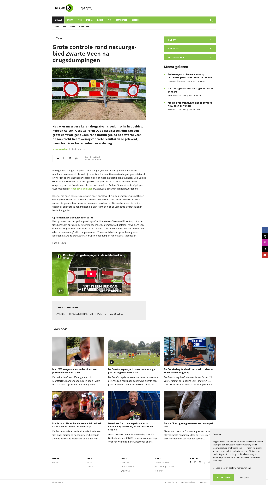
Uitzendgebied (127, 467)
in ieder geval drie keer (80, 188)
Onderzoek (84, 26)
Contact (159, 471)
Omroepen (121, 20)
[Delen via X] (70, 158)
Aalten (61, 313)
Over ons (125, 462)
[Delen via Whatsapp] (76, 158)
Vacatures (125, 471)
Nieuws (58, 20)
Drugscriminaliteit (81, 313)
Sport (70, 20)
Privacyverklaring (170, 482)
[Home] (64, 8)
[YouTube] (210, 462)
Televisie (90, 467)
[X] (195, 462)
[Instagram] (200, 462)
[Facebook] (190, 462)
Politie (101, 313)
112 (80, 20)
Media (89, 20)
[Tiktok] (205, 462)
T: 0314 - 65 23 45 (162, 462)
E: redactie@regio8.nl (164, 467)
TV (109, 20)
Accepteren (223, 477)
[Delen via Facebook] (64, 158)
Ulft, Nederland (93, 8)
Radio (100, 20)
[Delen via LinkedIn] (58, 158)
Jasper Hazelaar (60, 149)
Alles (56, 26)
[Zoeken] (211, 19)
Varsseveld (116, 313)
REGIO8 (134, 20)
